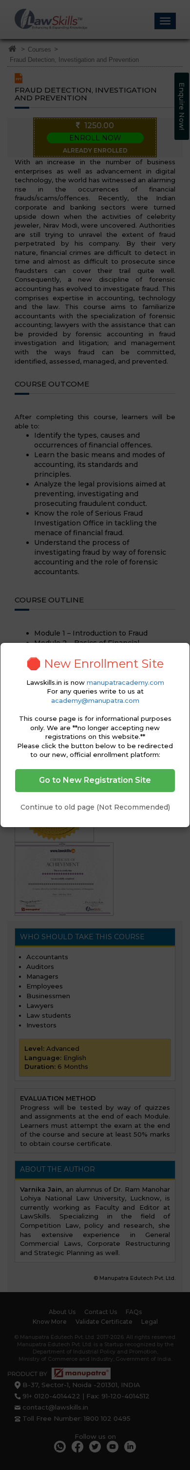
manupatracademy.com (125, 682)
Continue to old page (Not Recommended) (95, 807)
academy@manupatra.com (95, 700)
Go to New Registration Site (95, 780)
